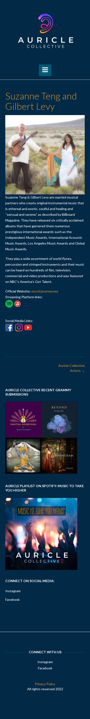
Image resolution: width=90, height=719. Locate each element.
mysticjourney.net (44, 291)
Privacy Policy (45, 684)
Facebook (12, 599)
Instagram (13, 591)
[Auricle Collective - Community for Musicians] (45, 30)
